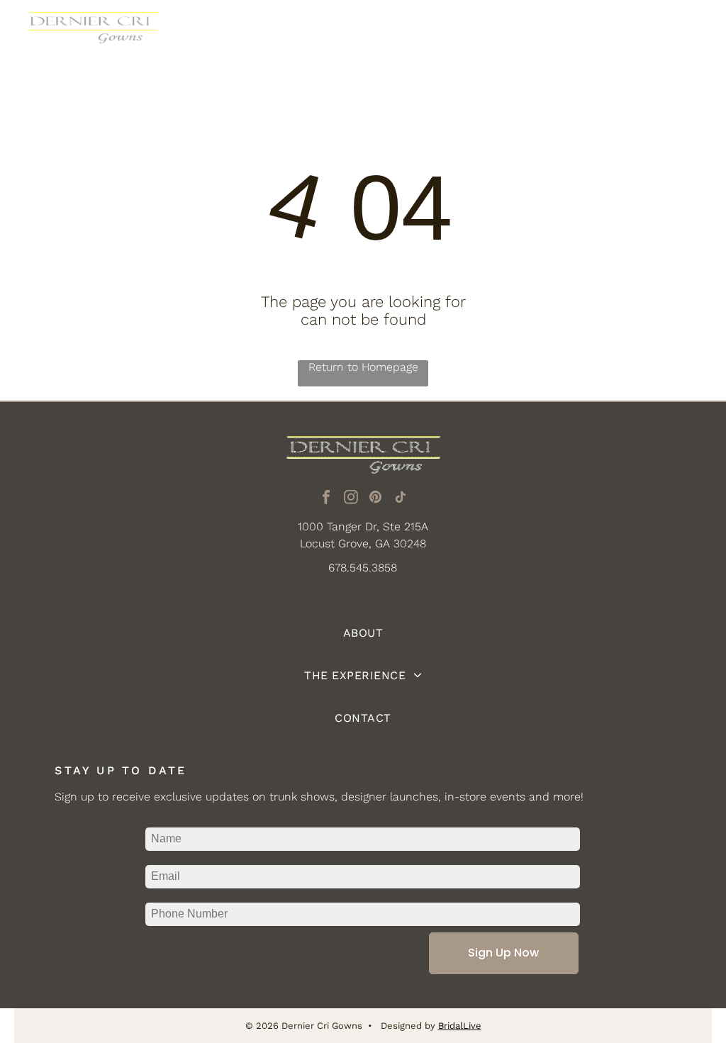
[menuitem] (363, 633)
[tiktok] (400, 498)
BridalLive (459, 1025)
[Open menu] (689, 34)
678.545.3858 (362, 567)
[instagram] (351, 498)
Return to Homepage (363, 367)
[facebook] (326, 498)
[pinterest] (375, 498)
